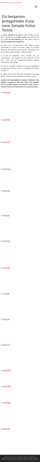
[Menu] (36, 6)
